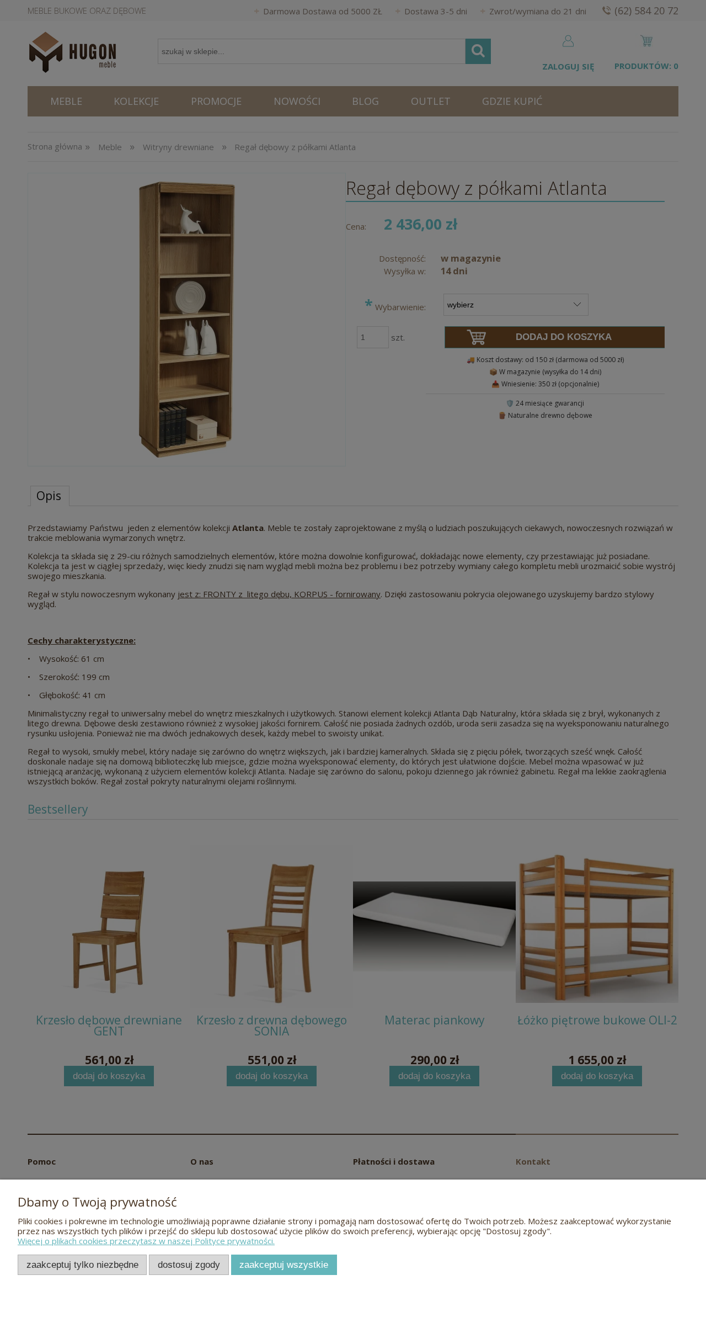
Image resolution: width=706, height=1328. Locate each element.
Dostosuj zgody (189, 1264)
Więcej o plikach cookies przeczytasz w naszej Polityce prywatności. (146, 1240)
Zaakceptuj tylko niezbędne (82, 1264)
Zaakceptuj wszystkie (283, 1264)
